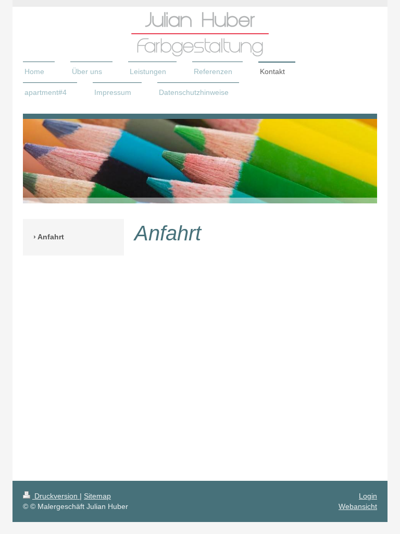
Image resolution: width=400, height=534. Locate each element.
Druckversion (56, 496)
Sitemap (97, 496)
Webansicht (358, 506)
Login (368, 496)
